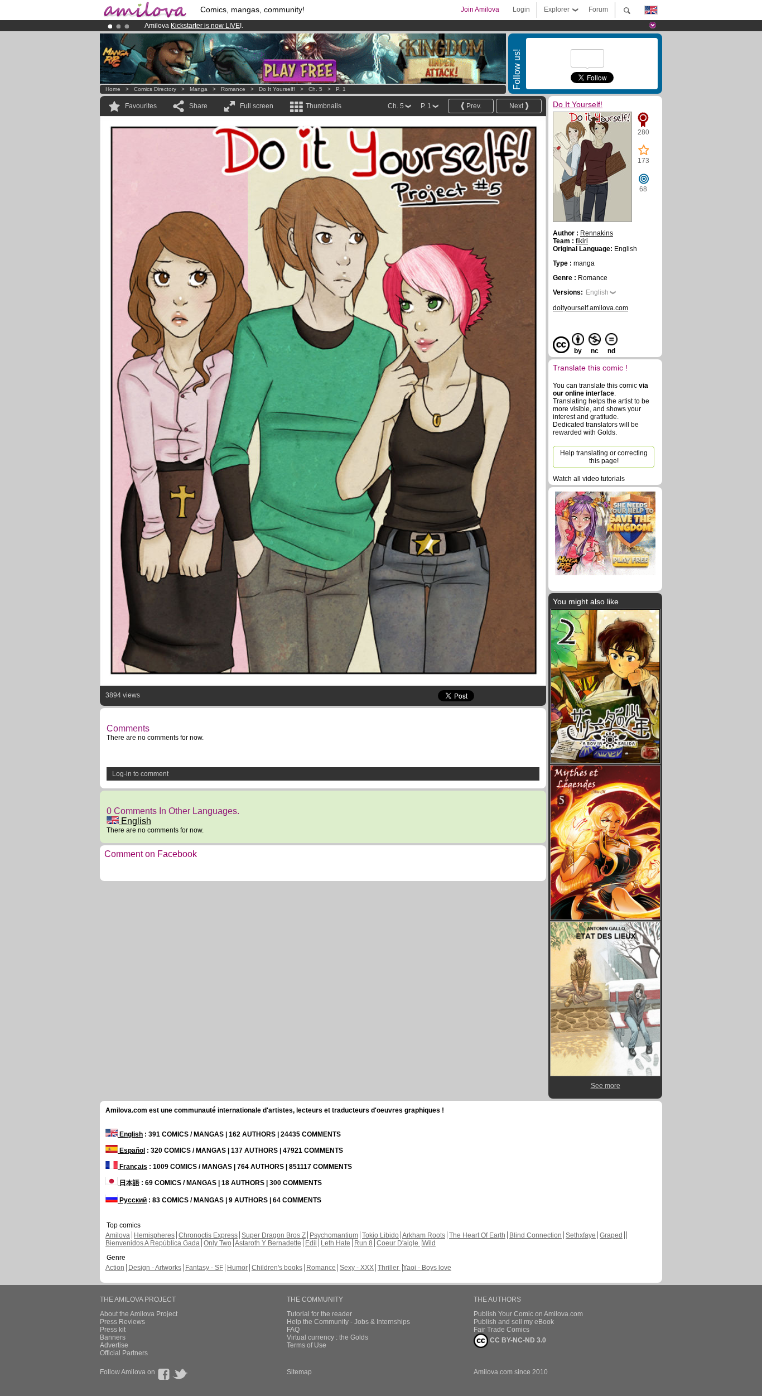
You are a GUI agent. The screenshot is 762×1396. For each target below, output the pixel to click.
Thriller (389, 1268)
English (135, 821)
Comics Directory (155, 89)
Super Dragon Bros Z (274, 1235)
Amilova (117, 1235)
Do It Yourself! (277, 89)
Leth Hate (335, 1243)
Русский (132, 1200)
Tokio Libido (380, 1235)
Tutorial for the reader (319, 1314)
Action (114, 1268)
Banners (113, 1337)
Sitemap (299, 1372)
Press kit (113, 1330)
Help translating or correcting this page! (604, 457)
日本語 (128, 1183)
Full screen (256, 106)
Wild (429, 1243)
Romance (233, 89)
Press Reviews (122, 1322)
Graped (611, 1235)
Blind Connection (535, 1235)
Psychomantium (334, 1235)
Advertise (114, 1345)
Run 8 (363, 1243)
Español (131, 1150)
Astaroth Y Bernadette (268, 1243)
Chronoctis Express (208, 1235)
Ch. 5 (315, 89)
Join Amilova (480, 9)
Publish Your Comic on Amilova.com (528, 1314)
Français (132, 1167)
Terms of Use (306, 1345)
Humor (237, 1268)
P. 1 (341, 89)
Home (112, 89)
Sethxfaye (581, 1235)
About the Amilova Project (138, 1314)
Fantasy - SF (204, 1268)
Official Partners (124, 1353)
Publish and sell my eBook (514, 1322)
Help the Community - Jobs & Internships (348, 1322)
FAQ (293, 1330)
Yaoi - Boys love (427, 1268)
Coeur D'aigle (398, 1243)
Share (198, 106)
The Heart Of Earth (477, 1235)
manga (199, 89)
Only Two (218, 1243)
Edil (311, 1243)
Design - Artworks (154, 1268)
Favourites (141, 106)
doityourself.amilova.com (590, 308)
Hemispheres (154, 1235)
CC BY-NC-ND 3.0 (517, 1340)
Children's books (277, 1268)
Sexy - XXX (357, 1268)
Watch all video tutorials (589, 479)
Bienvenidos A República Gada (152, 1243)
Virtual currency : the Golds (327, 1337)
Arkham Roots (423, 1235)
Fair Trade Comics (501, 1330)
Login (521, 9)
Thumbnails (323, 106)
